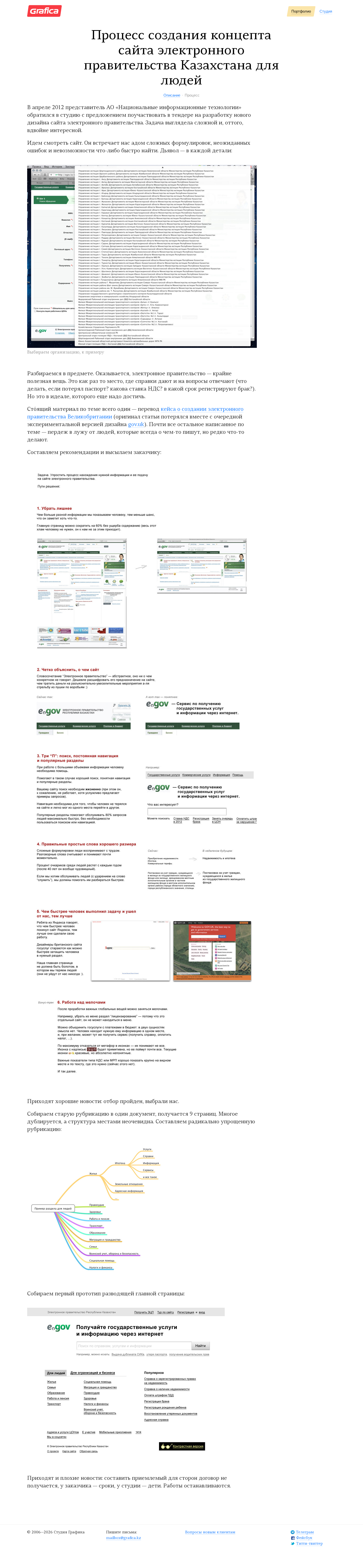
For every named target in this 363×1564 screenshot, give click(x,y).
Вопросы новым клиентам (210, 1532)
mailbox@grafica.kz (123, 1538)
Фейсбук (304, 1538)
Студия (326, 11)
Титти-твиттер (309, 1544)
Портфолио (301, 11)
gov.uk (136, 424)
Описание (171, 95)
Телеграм (305, 1532)
